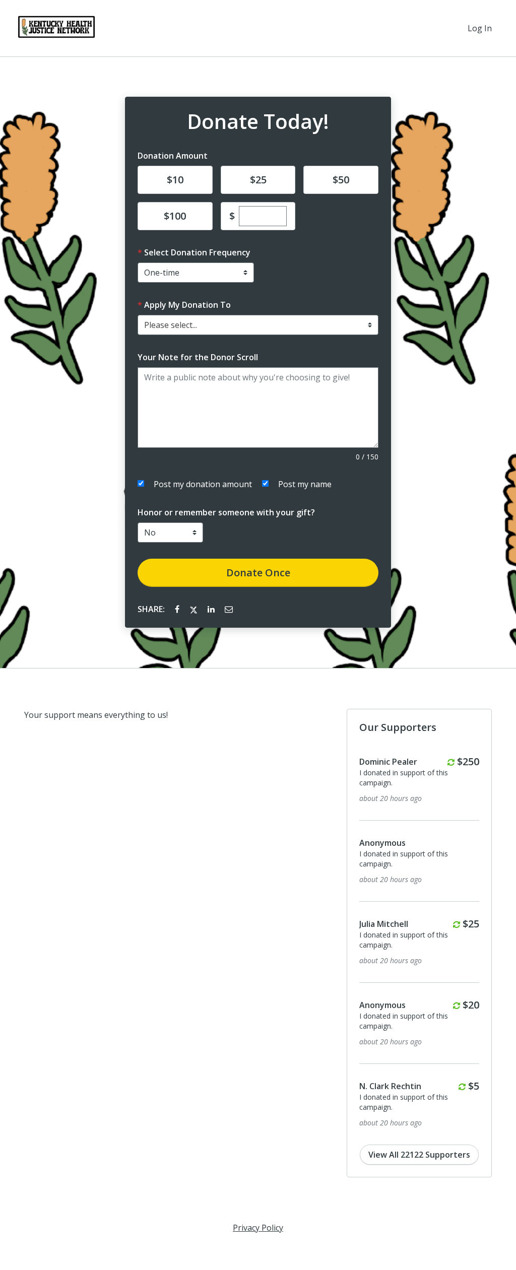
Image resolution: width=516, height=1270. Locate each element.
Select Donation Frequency (197, 252)
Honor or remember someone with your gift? (226, 512)
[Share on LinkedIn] (212, 609)
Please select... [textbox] (170, 324)
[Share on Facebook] (178, 609)
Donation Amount (173, 155)
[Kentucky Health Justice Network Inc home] (56, 28)
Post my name (305, 484)
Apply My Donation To (187, 304)
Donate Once (258, 572)
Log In (480, 28)
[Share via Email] (229, 609)
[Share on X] (194, 609)
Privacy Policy (258, 1227)
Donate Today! (258, 121)
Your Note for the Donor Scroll (198, 357)
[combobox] (258, 325)
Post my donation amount (203, 484)
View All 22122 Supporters (419, 1154)
